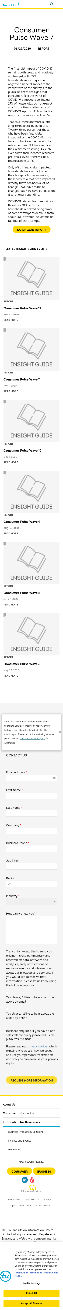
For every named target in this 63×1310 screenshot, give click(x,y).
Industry (12, 896)
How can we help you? (21, 914)
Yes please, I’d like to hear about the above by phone (30, 1016)
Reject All (31, 1293)
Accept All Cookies (31, 1303)
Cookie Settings (32, 1283)
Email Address (16, 772)
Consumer (20, 1172)
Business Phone (17, 843)
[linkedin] (25, 1181)
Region (10, 878)
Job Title (13, 861)
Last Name (14, 808)
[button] (51, 4)
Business (44, 1172)
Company (13, 825)
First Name (14, 790)
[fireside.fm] (32, 1181)
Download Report (31, 230)
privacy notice (37, 1046)
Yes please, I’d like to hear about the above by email (30, 999)
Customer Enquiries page (32, 738)
